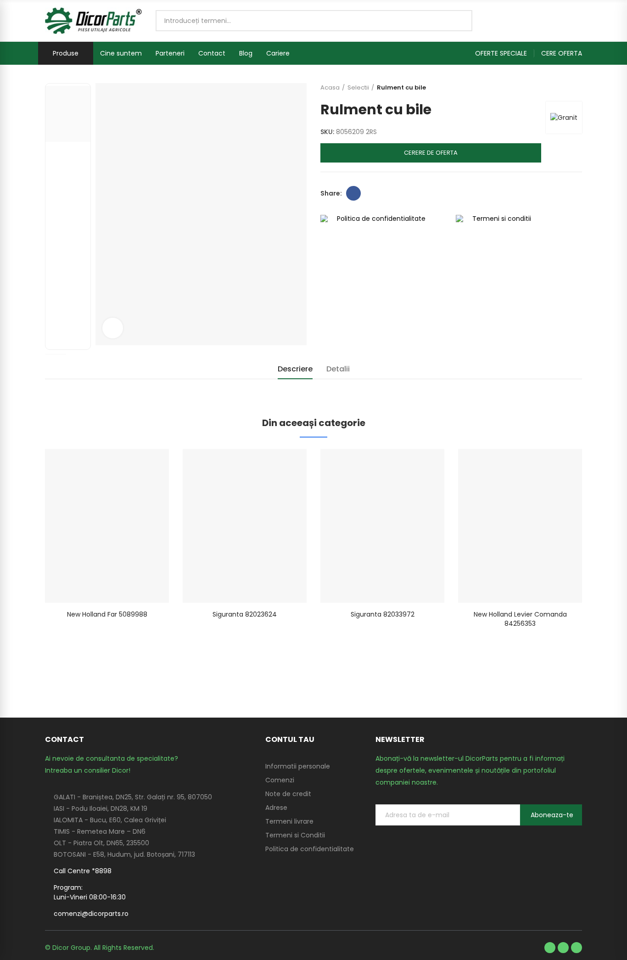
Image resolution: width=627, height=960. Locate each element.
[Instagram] (576, 947)
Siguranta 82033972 (382, 614)
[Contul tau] (577, 20)
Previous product (552, 87)
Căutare (457, 20)
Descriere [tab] (295, 369)
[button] (504, 53)
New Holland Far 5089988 (107, 614)
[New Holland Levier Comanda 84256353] (520, 526)
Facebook (353, 193)
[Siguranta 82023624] (245, 526)
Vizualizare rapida (146, 465)
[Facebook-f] (549, 947)
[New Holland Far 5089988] (107, 526)
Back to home (563, 87)
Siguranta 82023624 (245, 614)
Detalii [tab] (338, 369)
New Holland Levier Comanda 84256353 (520, 619)
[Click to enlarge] (112, 328)
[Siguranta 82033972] (382, 526)
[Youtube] (563, 947)
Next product (575, 87)
